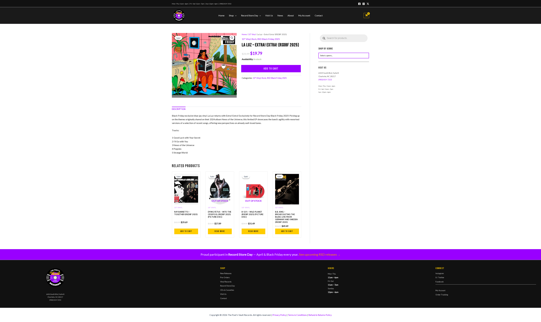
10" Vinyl (252, 34)
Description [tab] (179, 109)
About (291, 15)
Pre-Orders (225, 277)
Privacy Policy (279, 315)
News (280, 15)
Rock (254, 39)
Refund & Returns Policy (320, 315)
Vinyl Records (225, 282)
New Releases (225, 273)
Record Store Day (249, 15)
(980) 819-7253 (225, 4)
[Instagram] (363, 4)
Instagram (439, 273)
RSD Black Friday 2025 (268, 39)
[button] (235, 15)
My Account (304, 15)
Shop (231, 15)
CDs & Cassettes (227, 290)
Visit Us (269, 15)
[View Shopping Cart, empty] (366, 15)
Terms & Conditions (297, 315)
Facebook (439, 282)
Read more (220, 231)
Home (221, 15)
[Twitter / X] (368, 4)
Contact (319, 15)
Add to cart (271, 68)
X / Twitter (439, 277)
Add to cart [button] (186, 231)
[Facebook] (359, 4)
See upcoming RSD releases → (320, 254)
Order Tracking (441, 295)
